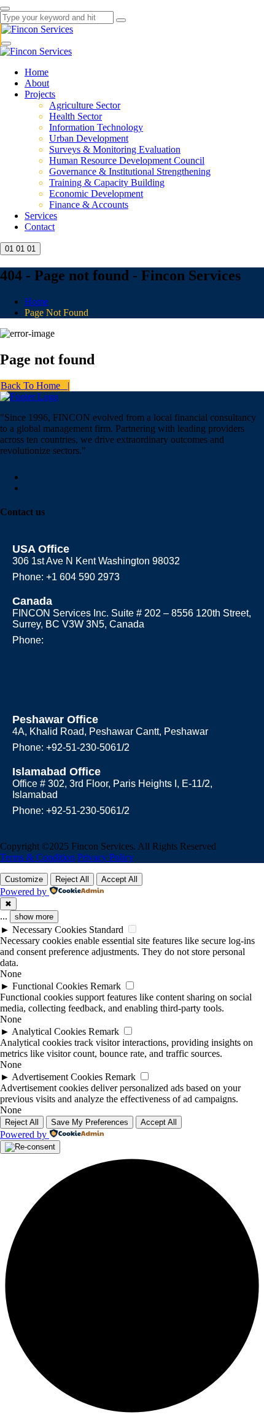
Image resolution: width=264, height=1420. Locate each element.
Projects (40, 94)
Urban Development (88, 138)
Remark (105, 986)
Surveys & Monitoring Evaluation (115, 149)
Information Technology (96, 127)
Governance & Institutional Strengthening (130, 171)
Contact (40, 226)
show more (34, 916)
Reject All (72, 879)
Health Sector (75, 116)
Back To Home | (35, 385)
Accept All (119, 879)
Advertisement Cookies (57, 1077)
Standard (106, 929)
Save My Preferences (89, 1122)
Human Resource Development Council (126, 160)
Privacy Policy (105, 857)
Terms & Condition (37, 857)
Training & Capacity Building (107, 182)
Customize (24, 879)
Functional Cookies (50, 986)
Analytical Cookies (49, 1031)
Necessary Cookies (49, 929)
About (37, 83)
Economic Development (96, 193)
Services (41, 215)
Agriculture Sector (84, 105)
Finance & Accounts (88, 204)
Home (37, 72)
